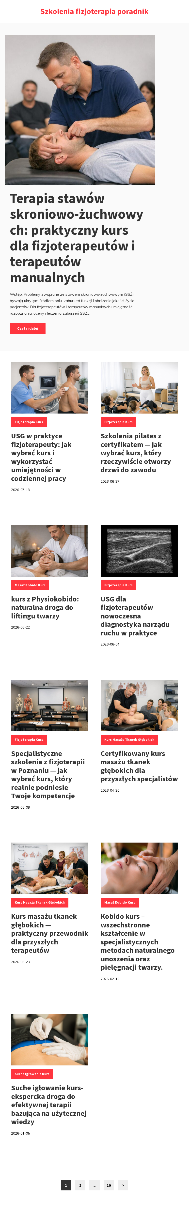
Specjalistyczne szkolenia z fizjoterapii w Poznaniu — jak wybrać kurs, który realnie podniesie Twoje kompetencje (48, 774)
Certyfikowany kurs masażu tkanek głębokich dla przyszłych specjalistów (139, 766)
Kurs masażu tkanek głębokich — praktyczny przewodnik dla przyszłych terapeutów (49, 933)
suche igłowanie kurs (32, 1074)
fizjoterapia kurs (29, 422)
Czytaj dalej (27, 328)
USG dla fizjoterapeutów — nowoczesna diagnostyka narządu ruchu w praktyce (135, 615)
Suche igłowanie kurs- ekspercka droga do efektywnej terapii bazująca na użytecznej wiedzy (48, 1104)
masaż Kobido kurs (30, 585)
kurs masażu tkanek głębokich (129, 739)
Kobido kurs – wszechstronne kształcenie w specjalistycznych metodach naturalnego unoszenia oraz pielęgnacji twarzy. (138, 941)
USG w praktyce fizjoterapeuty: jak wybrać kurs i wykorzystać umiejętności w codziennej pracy (41, 457)
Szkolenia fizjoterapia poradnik (94, 11)
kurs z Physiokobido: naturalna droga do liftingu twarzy (45, 607)
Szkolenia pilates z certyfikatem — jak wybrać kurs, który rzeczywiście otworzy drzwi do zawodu (136, 452)
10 (110, 1186)
